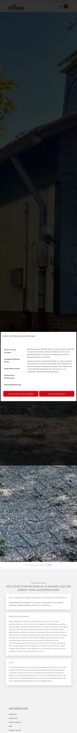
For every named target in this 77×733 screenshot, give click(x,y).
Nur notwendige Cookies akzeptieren (20, 394)
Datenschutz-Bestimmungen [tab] (12, 385)
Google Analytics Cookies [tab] (12, 368)
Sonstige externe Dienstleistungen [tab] (9, 376)
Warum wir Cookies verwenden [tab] (10, 351)
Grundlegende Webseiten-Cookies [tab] (12, 360)
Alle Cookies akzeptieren (56, 394)
